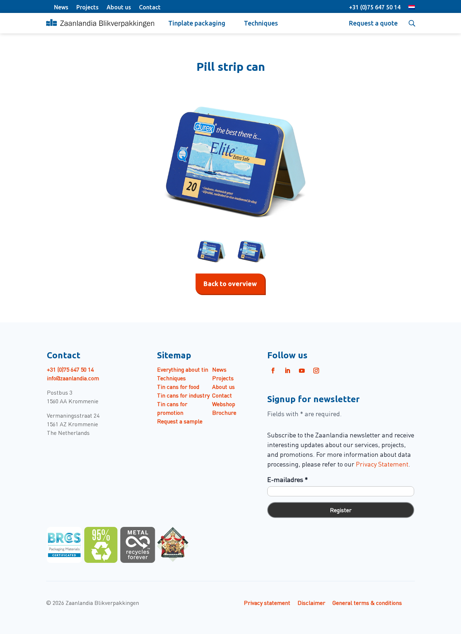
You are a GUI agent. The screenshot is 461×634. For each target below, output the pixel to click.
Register (341, 510)
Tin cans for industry (183, 395)
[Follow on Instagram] (316, 370)
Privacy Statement (382, 463)
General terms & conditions (367, 602)
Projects (87, 7)
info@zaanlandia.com (73, 378)
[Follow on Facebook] (273, 370)
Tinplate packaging (196, 23)
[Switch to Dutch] (411, 8)
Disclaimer (311, 602)
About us (119, 7)
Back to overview (230, 283)
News (61, 7)
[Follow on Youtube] (302, 370)
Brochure (224, 412)
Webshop (223, 404)
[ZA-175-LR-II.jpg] (230, 160)
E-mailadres (287, 479)
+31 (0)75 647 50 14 (374, 7)
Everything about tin (182, 369)
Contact (150, 7)
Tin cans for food (178, 386)
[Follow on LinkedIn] (287, 370)
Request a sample (179, 421)
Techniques (261, 23)
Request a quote (373, 23)
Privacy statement (267, 602)
